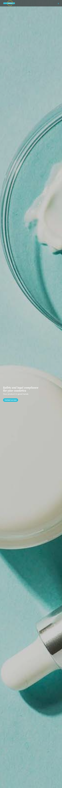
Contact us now (11, 400)
